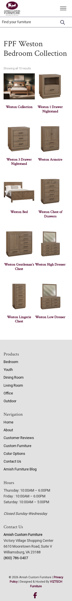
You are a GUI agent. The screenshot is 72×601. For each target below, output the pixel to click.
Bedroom (11, 362)
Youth (8, 369)
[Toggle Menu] (63, 8)
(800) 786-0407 (16, 558)
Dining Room (14, 377)
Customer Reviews (19, 438)
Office (8, 393)
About (8, 430)
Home (8, 422)
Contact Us (12, 461)
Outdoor (10, 401)
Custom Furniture (17, 446)
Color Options (14, 453)
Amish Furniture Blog (20, 469)
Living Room (13, 385)
